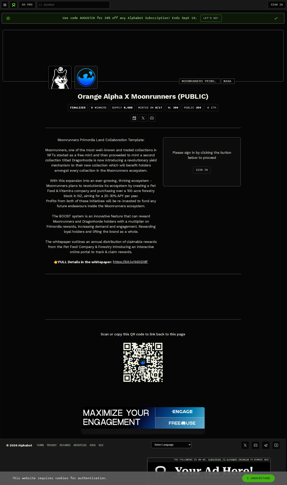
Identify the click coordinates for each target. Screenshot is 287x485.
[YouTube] (276, 445)
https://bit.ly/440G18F (130, 262)
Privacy (52, 445)
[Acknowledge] (276, 18)
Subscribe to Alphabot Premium (228, 459)
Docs (93, 445)
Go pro (27, 4)
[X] (143, 118)
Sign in (277, 4)
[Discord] (151, 118)
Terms (40, 445)
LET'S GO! (211, 18)
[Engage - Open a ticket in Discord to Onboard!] (143, 417)
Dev (101, 445)
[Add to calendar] (134, 118)
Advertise (80, 445)
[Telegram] (265, 445)
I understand (258, 478)
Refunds (65, 445)
